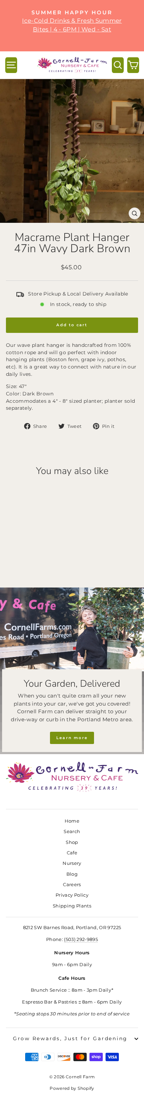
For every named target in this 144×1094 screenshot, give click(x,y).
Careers (72, 884)
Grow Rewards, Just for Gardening (70, 1038)
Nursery (72, 863)
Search (72, 831)
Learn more (72, 737)
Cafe (72, 852)
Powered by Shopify (72, 1088)
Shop (72, 842)
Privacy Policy (72, 895)
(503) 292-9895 (81, 939)
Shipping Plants (72, 906)
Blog (72, 874)
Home (72, 821)
